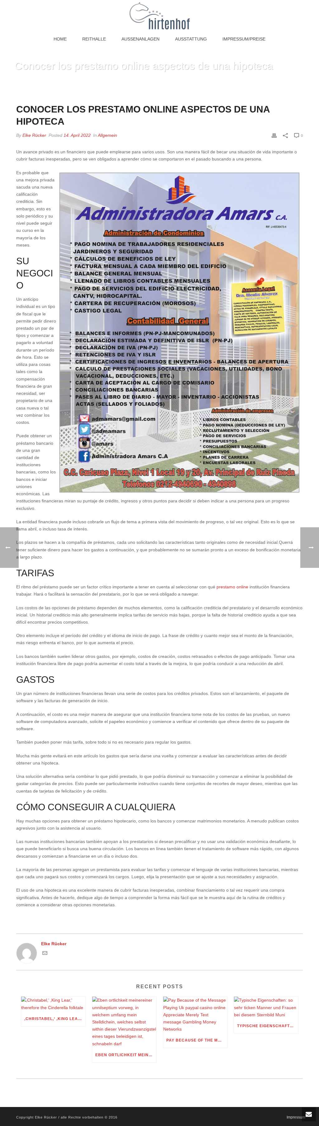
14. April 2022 (77, 135)
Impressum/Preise (243, 38)
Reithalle (94, 38)
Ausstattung (191, 38)
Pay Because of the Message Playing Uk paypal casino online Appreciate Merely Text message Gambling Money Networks (196, 1040)
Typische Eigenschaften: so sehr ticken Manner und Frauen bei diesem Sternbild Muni (267, 1026)
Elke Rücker (34, 135)
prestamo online (232, 586)
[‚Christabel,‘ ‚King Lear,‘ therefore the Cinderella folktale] (53, 1004)
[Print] (274, 135)
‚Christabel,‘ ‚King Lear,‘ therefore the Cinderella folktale (54, 1019)
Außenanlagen (140, 38)
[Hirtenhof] (159, 15)
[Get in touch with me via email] (44, 953)
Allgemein (107, 135)
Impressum (296, 1117)
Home (60, 38)
